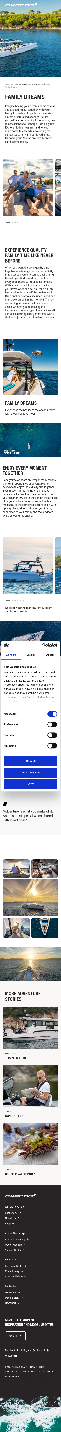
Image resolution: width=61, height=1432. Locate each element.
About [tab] (50, 654)
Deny (30, 783)
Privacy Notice (37, 1367)
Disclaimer (11, 1371)
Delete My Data (47, 1371)
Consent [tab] (11, 654)
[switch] (52, 724)
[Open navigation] (54, 5)
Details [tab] (30, 654)
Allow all (30, 761)
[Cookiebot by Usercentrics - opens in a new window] (43, 645)
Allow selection (30, 772)
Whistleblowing (28, 1371)
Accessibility (12, 1376)
